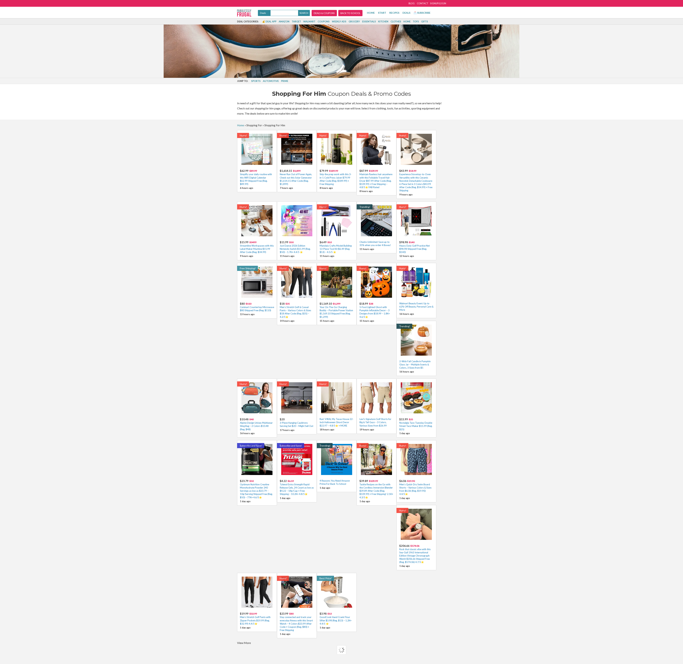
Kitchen (383, 21)
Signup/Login (438, 3)
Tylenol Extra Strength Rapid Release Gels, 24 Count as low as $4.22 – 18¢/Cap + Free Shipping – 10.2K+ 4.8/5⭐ (297, 487)
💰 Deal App (269, 21)
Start (382, 12)
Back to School (350, 13)
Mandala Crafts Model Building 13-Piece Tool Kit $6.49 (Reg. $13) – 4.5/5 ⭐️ (336, 247)
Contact (422, 3)
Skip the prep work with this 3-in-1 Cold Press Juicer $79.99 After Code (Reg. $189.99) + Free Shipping (335, 177)
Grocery (354, 21)
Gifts (424, 21)
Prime (284, 81)
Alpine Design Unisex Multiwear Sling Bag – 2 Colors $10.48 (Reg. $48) (256, 424)
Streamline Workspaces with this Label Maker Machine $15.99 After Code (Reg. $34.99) (257, 247)
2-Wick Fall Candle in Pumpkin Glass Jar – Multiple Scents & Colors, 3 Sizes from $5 (415, 364)
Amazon (284, 21)
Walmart (309, 21)
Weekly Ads (339, 21)
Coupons (324, 21)
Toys (416, 21)
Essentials (369, 21)
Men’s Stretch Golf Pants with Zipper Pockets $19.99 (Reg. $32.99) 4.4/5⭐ (255, 618)
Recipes (394, 12)
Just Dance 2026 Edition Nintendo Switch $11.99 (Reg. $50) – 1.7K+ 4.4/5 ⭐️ (295, 247)
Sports (256, 81)
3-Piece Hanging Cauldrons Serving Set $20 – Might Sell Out (296, 422)
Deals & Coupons (324, 13)
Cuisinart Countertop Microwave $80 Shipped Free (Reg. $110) (257, 307)
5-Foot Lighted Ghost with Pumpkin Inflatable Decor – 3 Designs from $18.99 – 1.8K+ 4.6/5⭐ (374, 310)
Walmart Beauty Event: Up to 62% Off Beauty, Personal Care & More (416, 306)
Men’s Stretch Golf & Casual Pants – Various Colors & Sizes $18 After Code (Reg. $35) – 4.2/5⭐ (295, 310)
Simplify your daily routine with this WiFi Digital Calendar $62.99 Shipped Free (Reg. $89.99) (256, 177)
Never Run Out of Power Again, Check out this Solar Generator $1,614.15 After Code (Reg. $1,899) (296, 177)
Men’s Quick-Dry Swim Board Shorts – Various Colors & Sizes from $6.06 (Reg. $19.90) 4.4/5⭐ (415, 487)
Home (371, 12)
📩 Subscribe (422, 12)
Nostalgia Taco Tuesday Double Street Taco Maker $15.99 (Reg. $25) (415, 424)
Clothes (396, 21)
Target (296, 21)
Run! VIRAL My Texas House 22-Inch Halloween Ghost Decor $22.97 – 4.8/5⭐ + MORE (336, 422)
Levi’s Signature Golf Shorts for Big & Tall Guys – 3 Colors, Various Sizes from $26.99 (375, 422)
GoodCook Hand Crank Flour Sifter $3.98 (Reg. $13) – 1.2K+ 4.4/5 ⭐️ (335, 618)
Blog (412, 3)
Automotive (271, 81)
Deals (406, 12)
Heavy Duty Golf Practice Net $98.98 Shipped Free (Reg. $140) (414, 247)
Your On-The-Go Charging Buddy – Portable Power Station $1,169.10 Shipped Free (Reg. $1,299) (336, 310)
